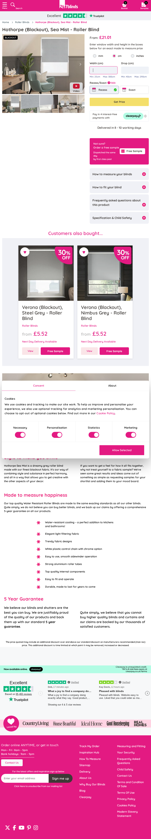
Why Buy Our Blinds (92, 784)
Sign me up (60, 778)
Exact (132, 89)
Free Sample (134, 151)
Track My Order (89, 746)
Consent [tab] (38, 385)
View (30, 351)
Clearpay (85, 797)
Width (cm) (96, 63)
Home (6, 22)
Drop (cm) (127, 63)
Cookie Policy (105, 413)
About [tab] (112, 385)
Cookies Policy (126, 805)
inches (140, 56)
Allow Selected (121, 450)
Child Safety (125, 769)
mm (100, 56)
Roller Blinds (22, 22)
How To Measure (90, 759)
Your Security (126, 752)
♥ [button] (25, 252)
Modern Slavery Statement (127, 814)
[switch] (57, 435)
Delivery (84, 771)
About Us (85, 778)
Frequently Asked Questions (128, 761)
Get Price (119, 101)
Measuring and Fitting (131, 746)
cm (120, 56)
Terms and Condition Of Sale (130, 784)
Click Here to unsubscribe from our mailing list (38, 786)
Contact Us (12, 762)
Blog (82, 790)
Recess (103, 89)
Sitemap (84, 765)
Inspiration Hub (89, 752)
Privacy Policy (126, 799)
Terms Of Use (126, 792)
